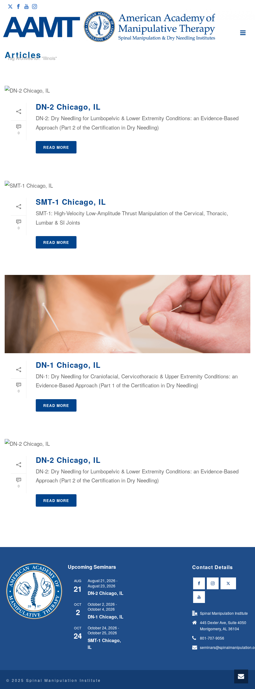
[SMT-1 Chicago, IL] (127, 185)
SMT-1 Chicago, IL (71, 201)
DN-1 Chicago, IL (68, 364)
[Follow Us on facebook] (199, 583)
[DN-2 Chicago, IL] (127, 90)
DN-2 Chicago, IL (68, 106)
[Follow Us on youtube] (199, 597)
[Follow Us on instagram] (213, 583)
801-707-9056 (212, 638)
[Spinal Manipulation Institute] (127, 27)
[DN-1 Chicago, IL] (127, 314)
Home (237, 69)
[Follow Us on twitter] (228, 583)
